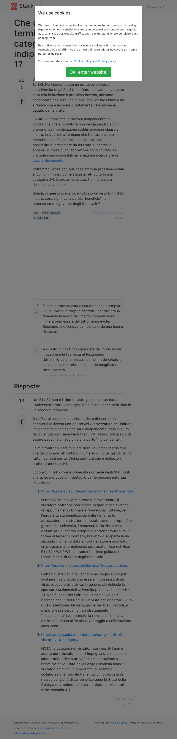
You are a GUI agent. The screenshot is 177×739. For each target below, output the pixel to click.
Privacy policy (107, 61)
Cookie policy (83, 61)
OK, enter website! (88, 72)
